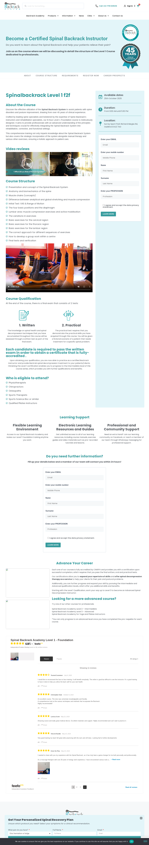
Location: (109, 120)
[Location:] (100, 124)
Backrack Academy (35, 15)
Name (103, 165)
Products (52, 15)
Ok (131, 841)
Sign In (130, 6)
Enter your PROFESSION (112, 191)
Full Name (57, 830)
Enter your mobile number (112, 152)
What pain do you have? (18, 830)
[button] (27, 164)
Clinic (89, 15)
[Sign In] (125, 6)
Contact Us (117, 15)
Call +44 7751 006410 (108, 6)
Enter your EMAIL (108, 139)
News (81, 15)
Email (100, 830)
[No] (145, 841)
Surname (105, 178)
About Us (102, 15)
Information (67, 15)
